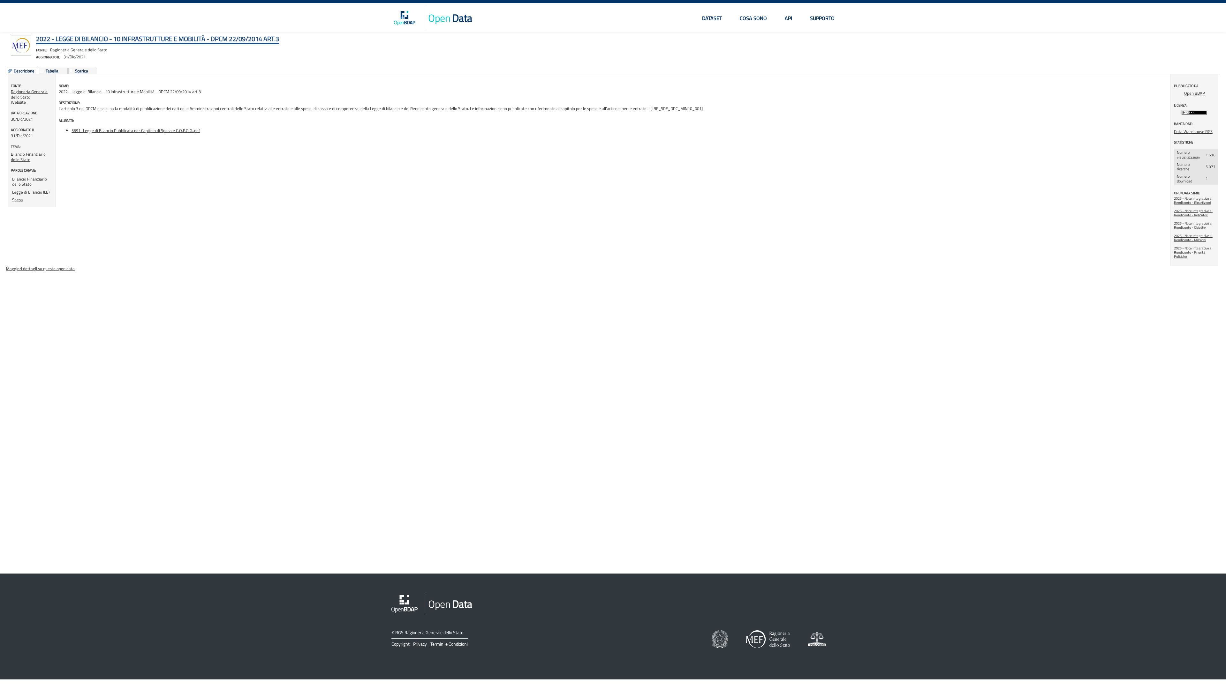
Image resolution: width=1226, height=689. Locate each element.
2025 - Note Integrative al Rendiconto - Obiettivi (1193, 225)
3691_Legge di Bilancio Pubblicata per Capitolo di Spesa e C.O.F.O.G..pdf (136, 130)
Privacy (420, 644)
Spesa (17, 199)
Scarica (81, 71)
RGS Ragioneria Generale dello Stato (429, 632)
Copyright (400, 644)
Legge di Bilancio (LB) (30, 192)
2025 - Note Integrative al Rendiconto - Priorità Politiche (1193, 252)
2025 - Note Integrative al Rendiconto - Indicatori (1193, 213)
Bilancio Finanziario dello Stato (28, 156)
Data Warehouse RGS (1193, 131)
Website (18, 102)
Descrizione (24, 71)
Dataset (712, 18)
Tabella (52, 71)
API (788, 18)
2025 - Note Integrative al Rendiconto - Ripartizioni (1193, 200)
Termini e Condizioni (449, 644)
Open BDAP (1194, 93)
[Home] (404, 18)
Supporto (822, 18)
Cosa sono (753, 18)
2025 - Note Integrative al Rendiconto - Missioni (1193, 237)
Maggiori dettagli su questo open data (40, 268)
